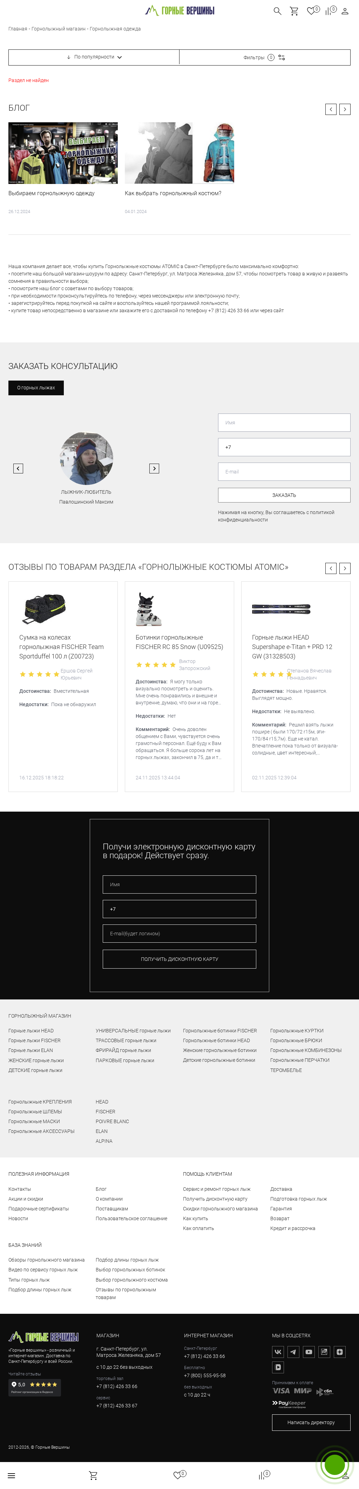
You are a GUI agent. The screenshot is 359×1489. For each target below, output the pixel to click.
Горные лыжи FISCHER (34, 1040)
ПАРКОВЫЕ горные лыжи (125, 1060)
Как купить (195, 1218)
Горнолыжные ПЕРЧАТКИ (300, 1060)
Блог (19, 108)
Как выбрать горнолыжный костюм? (173, 193)
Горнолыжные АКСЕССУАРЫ (41, 1131)
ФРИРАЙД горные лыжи (123, 1050)
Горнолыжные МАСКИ (34, 1121)
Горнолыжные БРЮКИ (296, 1040)
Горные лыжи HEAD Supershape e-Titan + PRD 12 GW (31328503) (292, 647)
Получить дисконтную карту (215, 1199)
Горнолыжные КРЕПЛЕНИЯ (40, 1102)
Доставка (281, 1189)
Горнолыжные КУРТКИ (297, 1030)
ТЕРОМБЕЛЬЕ (286, 1070)
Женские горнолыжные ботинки (220, 1050)
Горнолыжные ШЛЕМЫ (35, 1111)
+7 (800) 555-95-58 (205, 1375)
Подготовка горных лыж (298, 1199)
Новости (18, 1218)
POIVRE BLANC (112, 1121)
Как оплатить (198, 1228)
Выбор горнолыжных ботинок (130, 1269)
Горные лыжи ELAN (30, 1050)
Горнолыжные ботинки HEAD (216, 1040)
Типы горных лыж (29, 1280)
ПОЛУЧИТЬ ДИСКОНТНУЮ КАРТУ (179, 959)
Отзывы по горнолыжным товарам (126, 1293)
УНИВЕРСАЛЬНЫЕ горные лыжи (133, 1030)
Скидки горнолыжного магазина (220, 1208)
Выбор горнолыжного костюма (132, 1280)
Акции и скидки (25, 1199)
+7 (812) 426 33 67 (116, 1405)
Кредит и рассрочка (293, 1228)
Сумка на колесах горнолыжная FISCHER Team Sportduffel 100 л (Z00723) (61, 647)
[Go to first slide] (154, 468)
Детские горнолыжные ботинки (219, 1060)
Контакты (19, 1189)
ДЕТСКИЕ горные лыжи (35, 1070)
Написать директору (311, 1422)
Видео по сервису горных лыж (43, 1269)
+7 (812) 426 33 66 (116, 1386)
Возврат (280, 1218)
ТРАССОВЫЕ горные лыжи (126, 1040)
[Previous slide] (18, 468)
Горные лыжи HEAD (31, 1030)
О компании (109, 1199)
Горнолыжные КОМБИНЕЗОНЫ (306, 1050)
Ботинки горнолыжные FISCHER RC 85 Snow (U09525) (179, 642)
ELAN (102, 1131)
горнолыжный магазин (39, 1016)
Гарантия (281, 1208)
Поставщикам (112, 1208)
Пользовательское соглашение (131, 1218)
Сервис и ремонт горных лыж (217, 1189)
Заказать (284, 495)
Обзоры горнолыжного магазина (46, 1260)
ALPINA (104, 1141)
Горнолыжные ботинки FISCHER (220, 1030)
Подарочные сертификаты (38, 1208)
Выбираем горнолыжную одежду (51, 193)
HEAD (102, 1102)
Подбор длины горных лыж (40, 1289)
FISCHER (105, 1111)
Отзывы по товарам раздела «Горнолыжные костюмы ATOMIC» (148, 567)
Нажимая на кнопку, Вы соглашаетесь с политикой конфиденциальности (276, 516)
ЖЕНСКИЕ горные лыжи (36, 1060)
